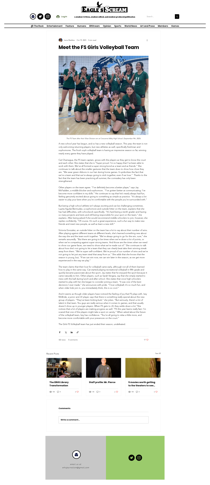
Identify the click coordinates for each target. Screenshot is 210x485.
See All (158, 353)
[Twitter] (40, 16)
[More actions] (147, 40)
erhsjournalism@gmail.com (75, 468)
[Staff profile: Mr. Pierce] (103, 368)
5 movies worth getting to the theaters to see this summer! (141, 384)
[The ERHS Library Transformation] (64, 368)
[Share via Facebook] (60, 332)
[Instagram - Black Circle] (48, 16)
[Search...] (177, 16)
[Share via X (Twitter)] (66, 332)
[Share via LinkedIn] (71, 332)
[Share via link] (77, 332)
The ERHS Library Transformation (59, 384)
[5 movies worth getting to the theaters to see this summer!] (143, 368)
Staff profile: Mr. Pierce (102, 382)
